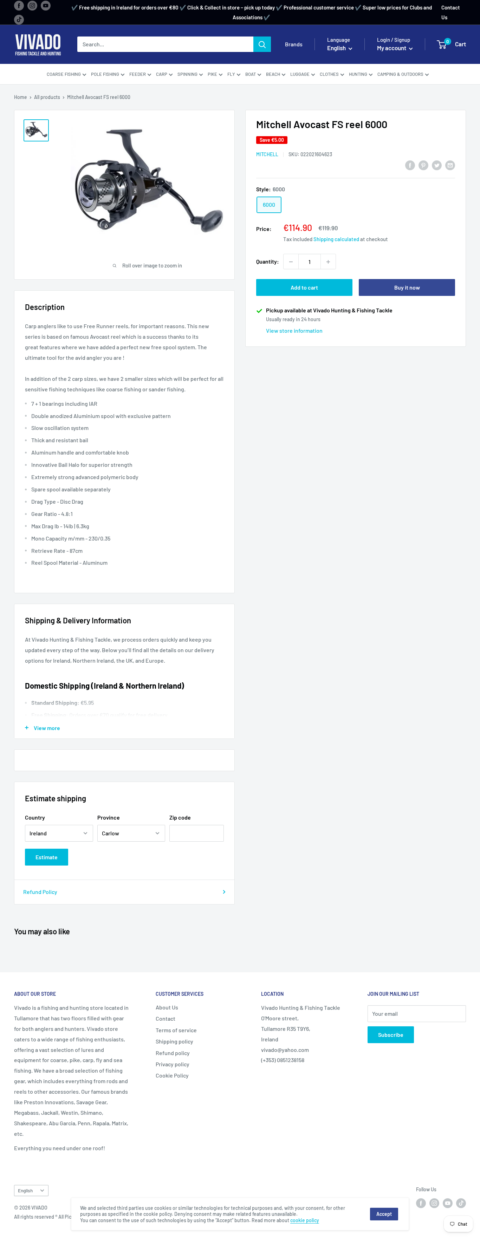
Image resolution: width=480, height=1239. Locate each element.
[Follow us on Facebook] (19, 5)
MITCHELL (267, 155)
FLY (231, 74)
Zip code (180, 817)
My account (392, 48)
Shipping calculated (336, 239)
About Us (167, 1007)
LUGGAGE (300, 74)
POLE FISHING (105, 74)
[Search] (262, 44)
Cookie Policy (172, 1075)
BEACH (273, 74)
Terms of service (176, 1030)
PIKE (212, 74)
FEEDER (137, 74)
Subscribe (390, 1034)
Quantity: (267, 261)
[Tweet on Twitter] (437, 164)
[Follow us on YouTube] (46, 5)
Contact (165, 1018)
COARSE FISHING (64, 74)
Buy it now (407, 287)
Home (20, 97)
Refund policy (173, 1052)
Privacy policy (172, 1064)
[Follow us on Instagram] (32, 5)
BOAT (250, 74)
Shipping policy (174, 1041)
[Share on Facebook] (410, 164)
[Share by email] (450, 164)
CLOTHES (329, 74)
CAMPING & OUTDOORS (400, 74)
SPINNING (187, 74)
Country (35, 817)
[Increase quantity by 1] (328, 261)
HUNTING (358, 74)
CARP (161, 74)
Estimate (46, 857)
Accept (384, 1214)
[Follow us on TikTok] (19, 19)
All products (47, 97)
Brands (294, 44)
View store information (294, 330)
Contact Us (450, 12)
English (25, 1190)
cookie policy (304, 1220)
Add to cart (304, 287)
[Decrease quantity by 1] (291, 261)
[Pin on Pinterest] (423, 164)
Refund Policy (40, 891)
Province (108, 817)
